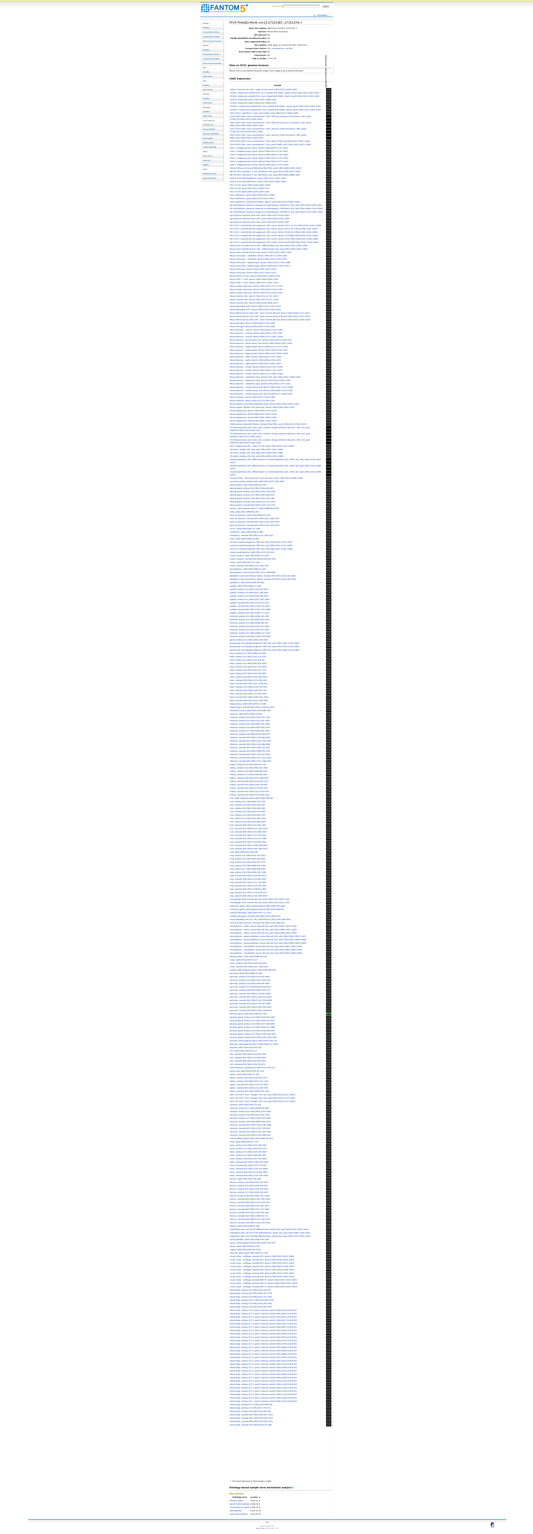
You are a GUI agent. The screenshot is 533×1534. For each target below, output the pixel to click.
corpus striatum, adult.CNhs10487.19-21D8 (249, 556)
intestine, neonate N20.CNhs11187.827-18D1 (250, 754)
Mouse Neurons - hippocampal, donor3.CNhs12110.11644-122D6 (259, 353)
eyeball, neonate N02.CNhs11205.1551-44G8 (250, 609)
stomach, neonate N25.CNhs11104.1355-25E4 (250, 1132)
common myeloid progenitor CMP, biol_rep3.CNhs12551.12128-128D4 (261, 549)
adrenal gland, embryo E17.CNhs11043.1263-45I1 (252, 495)
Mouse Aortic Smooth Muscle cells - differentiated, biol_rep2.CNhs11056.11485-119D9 (268, 249)
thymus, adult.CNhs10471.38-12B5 (245, 1179)
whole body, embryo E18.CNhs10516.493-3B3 (250, 1411)
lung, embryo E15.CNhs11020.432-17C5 (248, 862)
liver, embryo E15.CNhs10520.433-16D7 (248, 812)
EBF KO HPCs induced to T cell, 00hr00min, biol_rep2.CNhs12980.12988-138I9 (265, 175)
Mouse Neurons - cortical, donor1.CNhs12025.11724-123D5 (256, 330)
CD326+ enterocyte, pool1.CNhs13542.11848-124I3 (253, 100)
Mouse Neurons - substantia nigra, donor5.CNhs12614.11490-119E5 (260, 380)
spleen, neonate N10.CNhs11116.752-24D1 (249, 1084)
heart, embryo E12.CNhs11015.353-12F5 (248, 657)
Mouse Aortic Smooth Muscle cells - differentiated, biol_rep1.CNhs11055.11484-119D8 (268, 245)
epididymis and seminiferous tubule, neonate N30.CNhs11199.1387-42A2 (263, 579)
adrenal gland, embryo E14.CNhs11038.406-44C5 (252, 488)
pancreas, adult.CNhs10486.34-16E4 (246, 973)
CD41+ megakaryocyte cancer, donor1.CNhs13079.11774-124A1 (259, 148)
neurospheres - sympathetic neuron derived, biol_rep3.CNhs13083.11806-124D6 (266, 953)
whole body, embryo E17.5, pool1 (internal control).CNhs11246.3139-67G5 (263, 1398)
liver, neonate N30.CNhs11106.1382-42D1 (249, 849)
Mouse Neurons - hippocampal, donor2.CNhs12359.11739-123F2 (258, 350)
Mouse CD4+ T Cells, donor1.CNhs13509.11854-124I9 (254, 279)
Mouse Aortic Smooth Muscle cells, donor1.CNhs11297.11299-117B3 (260, 252)
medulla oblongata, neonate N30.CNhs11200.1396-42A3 (255, 916)
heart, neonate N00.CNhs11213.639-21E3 (248, 680)
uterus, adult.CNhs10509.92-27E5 (245, 1246)
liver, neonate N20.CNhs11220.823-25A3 (248, 842)
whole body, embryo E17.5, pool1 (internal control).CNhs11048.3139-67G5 (263, 1367)
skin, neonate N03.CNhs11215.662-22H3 (248, 1058)
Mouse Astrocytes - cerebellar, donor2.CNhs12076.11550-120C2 (258, 259)
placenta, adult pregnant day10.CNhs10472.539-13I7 (253, 1041)
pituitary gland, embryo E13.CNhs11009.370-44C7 (252, 1020)
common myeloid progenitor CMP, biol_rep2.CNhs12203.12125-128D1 (261, 545)
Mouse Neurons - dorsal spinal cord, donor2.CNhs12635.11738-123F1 (261, 340)
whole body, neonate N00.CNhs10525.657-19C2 (251, 1415)
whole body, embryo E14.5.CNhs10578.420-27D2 (252, 1300)
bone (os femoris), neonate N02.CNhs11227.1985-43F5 (254, 518)
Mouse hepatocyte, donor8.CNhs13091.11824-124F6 (253, 421)
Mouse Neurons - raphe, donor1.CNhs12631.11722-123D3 (255, 357)
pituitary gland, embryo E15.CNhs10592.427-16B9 (252, 1027)
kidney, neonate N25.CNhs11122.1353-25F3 (249, 791)
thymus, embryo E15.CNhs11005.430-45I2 (249, 1186)
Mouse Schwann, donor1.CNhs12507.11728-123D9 (252, 397)
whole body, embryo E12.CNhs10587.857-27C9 (251, 1293)
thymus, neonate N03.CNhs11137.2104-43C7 (250, 1202)
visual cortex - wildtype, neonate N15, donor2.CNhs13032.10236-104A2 (262, 1260)
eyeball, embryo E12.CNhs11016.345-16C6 (249, 589)
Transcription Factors (211, 32)
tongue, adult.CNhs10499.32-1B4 (244, 1226)
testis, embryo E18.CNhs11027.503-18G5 (248, 1159)
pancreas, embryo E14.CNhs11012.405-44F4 (250, 977)
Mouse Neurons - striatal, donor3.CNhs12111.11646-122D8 (256, 374)
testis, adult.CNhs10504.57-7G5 (244, 1142)
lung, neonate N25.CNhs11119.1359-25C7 (248, 892)
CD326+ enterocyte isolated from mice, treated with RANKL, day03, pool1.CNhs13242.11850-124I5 (274, 93)
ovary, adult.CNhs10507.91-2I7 (244, 960)
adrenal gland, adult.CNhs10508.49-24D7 (248, 485)
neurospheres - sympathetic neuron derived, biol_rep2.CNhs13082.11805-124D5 (266, 950)
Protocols (206, 160)
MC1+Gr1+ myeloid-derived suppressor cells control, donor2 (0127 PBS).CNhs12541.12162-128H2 (274, 239)
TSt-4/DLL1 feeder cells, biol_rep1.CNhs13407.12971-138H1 (256, 449)
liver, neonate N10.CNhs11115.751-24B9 (248, 838)
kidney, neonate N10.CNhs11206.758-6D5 (248, 785)
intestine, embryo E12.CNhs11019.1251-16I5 (250, 717)
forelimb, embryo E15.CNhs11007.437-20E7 (249, 630)
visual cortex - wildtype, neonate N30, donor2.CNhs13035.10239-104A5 (262, 1273)
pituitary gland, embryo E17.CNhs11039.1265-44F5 (253, 1034)
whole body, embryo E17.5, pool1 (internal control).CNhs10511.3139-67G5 (263, 1317)
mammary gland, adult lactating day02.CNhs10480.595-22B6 (257, 906)
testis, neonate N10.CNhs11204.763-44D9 (248, 1169)
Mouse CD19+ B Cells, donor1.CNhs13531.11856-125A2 (255, 276)
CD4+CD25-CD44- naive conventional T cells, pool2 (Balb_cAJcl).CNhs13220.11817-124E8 (270, 144)
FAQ (267, 1522)
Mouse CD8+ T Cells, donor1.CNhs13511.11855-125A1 (254, 283)
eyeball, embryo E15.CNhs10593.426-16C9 (249, 596)
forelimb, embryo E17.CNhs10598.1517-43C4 (250, 633)
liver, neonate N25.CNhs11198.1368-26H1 (249, 845)
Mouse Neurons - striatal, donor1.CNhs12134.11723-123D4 (256, 367)
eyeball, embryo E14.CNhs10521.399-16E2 (249, 593)
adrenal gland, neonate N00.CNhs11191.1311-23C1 (253, 502)
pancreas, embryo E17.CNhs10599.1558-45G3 (250, 987)
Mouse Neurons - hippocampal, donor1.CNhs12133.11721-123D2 (259, 347)
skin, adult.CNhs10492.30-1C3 (243, 1051)
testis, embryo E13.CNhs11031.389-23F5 (248, 1145)
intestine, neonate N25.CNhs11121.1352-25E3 (250, 758)
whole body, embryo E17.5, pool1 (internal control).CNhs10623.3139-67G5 (263, 1330)
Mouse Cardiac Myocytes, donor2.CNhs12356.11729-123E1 (256, 289)
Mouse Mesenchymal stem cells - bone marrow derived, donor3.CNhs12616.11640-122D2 (270, 320)
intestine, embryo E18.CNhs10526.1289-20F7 (250, 734)
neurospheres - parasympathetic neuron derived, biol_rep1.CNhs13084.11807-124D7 (268, 936)
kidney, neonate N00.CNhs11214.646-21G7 (249, 781)
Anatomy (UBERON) (210, 134)
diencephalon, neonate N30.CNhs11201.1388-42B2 (253, 572)
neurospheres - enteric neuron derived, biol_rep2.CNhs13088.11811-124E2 (263, 930)
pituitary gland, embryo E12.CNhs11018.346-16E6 (252, 1017)
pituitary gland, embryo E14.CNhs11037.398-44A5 (252, 1024)
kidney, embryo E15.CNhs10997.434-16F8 (248, 768)
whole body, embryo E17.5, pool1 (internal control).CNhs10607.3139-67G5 (263, 1327)
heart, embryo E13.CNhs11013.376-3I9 (247, 660)
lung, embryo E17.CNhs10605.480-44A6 (248, 869)
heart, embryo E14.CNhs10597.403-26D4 (248, 663)
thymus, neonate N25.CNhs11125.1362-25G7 (250, 1219)
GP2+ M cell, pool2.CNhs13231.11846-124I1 (249, 188)
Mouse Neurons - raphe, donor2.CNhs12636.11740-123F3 (255, 360)
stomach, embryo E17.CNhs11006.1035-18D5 (250, 1118)
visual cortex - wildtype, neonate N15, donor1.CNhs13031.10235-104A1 (262, 1256)
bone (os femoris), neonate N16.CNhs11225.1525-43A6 (254, 522)
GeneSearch (277, 6)
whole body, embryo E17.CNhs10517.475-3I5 (250, 1408)
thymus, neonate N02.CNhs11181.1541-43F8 (250, 1199)
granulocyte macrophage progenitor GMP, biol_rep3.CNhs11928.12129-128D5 (265, 650)
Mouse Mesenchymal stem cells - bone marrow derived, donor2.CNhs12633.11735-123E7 (270, 316)
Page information (209, 178)
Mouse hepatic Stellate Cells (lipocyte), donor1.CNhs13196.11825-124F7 (262, 407)
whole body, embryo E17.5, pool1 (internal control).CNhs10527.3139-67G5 (263, 1320)
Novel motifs (208, 138)
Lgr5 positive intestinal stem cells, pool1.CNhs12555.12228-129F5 (259, 215)
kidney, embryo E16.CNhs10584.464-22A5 (249, 771)
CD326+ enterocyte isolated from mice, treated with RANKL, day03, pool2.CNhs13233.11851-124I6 (274, 96)
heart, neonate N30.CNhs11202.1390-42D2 (249, 700)
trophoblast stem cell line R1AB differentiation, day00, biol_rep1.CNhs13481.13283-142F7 (270, 1233)
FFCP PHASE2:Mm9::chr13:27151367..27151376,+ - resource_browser (223, 6)
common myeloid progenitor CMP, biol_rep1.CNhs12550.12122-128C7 (261, 542)
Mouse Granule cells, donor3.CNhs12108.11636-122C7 (254, 303)
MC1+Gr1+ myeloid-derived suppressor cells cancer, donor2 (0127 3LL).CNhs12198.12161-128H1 (274, 229)
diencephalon (236, 1511)
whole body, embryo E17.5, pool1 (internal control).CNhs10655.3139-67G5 (263, 1337)
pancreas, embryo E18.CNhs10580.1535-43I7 (250, 990)
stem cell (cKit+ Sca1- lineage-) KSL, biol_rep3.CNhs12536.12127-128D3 (262, 1101)
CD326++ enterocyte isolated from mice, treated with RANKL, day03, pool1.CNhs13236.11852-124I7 (275, 106)
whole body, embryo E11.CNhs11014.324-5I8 (250, 1290)
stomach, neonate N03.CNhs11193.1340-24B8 (250, 1125)
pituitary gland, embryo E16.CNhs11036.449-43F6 (252, 1031)
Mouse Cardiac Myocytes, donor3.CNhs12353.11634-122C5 (256, 293)
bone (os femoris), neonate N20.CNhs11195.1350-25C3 (254, 525)
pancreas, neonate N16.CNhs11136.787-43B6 (250, 1004)
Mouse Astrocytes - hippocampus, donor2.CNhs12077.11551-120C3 (260, 266)
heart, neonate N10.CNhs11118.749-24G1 (248, 687)
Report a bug (260, 1528)
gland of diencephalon (240, 1504)
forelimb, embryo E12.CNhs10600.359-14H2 (249, 620)
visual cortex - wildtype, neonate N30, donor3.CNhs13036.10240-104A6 (262, 1276)
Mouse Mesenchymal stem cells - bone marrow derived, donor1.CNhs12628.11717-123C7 (270, 313)
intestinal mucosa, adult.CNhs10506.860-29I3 (250, 710)
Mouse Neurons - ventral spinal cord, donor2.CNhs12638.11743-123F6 (261, 390)
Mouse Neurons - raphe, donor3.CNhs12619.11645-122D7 (255, 364)
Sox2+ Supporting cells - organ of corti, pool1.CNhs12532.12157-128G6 (262, 446)
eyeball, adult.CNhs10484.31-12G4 (245, 586)
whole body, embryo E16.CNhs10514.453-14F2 (251, 1307)
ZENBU (270, 58)
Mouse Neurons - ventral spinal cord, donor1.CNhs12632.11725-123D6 (261, 387)
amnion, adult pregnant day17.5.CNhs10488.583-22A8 (254, 508)
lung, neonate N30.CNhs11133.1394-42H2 (248, 896)
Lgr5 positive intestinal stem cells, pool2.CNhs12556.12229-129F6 (259, 219)
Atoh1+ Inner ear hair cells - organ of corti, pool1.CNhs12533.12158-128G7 (263, 89)
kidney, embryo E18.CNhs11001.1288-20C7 (249, 778)
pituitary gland (236, 1501)
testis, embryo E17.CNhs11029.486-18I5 (248, 1155)
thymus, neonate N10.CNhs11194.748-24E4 (249, 1212)
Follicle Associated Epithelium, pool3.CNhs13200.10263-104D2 (258, 181)
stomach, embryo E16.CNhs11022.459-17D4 (250, 1115)
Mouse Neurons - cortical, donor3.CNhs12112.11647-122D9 (256, 337)
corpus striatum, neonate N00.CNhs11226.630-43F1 (253, 559)
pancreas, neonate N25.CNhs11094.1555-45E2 (250, 1007)
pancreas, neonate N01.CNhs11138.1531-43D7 (251, 997)
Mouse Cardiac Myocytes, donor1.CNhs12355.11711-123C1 (256, 286)
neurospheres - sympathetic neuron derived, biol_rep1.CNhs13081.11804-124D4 (266, 946)
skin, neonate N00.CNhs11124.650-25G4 (248, 1054)
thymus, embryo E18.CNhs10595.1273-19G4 (250, 1196)
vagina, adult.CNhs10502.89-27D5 (245, 1250)
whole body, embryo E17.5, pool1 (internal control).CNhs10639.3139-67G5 (263, 1334)
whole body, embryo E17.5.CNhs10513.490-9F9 (251, 1404)
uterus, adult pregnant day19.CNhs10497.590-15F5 (253, 1243)
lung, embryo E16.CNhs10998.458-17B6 (248, 866)
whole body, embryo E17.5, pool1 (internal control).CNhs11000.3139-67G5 (263, 1357)
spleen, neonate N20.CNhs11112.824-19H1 (249, 1088)
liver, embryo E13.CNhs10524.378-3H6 (247, 805)
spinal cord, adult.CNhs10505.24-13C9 (247, 1071)
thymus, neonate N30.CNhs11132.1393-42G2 (250, 1223)
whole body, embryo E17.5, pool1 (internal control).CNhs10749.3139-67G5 (263, 1344)
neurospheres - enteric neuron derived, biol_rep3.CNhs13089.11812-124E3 (263, 933)
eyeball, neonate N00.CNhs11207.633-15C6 (249, 603)
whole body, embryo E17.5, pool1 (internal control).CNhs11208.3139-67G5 (263, 1391)
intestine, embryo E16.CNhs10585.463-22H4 (250, 727)
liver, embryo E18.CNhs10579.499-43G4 (248, 822)
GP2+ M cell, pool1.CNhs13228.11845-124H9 (250, 185)
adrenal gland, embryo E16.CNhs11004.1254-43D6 (252, 492)
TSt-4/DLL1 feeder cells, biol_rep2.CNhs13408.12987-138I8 (256, 453)
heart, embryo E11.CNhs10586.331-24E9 (248, 653)
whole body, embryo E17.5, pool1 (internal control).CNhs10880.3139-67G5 (263, 1354)
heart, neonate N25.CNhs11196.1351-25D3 (249, 697)
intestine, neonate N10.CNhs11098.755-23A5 (250, 751)
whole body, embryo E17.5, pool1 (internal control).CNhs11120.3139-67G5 (263, 1381)
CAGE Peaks (207, 76)
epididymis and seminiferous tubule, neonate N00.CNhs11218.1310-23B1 (263, 576)
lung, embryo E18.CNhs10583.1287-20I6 (248, 872)
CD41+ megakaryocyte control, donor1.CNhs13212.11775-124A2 (259, 158)
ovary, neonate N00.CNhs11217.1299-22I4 (249, 967)
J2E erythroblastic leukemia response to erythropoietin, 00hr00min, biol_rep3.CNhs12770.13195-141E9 (276, 212)
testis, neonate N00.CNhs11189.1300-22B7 (249, 1162)
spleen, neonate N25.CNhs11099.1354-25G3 (250, 1091)
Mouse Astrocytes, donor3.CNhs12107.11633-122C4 (253, 273)
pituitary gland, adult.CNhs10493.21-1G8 (248, 1014)
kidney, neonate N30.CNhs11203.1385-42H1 (250, 795)
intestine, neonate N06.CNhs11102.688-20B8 (250, 744)
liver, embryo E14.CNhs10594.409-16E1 (248, 808)
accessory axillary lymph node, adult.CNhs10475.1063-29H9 (257, 481)
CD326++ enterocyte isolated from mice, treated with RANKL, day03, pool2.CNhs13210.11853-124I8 (275, 110)
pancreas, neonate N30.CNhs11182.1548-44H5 (251, 1010)
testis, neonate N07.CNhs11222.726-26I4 (248, 1165)
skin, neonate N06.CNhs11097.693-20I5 (247, 1061)
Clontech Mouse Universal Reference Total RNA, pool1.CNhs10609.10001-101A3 (265, 168)
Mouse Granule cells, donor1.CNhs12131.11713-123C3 (254, 296)
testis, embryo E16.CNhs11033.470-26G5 (248, 1152)
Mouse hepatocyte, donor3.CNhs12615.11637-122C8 (253, 414)
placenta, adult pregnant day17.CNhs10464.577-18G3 (254, 1044)
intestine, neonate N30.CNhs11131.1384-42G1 (250, 761)
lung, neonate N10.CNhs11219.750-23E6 (248, 886)
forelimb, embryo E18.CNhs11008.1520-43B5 (250, 636)
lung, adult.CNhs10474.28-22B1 (244, 852)
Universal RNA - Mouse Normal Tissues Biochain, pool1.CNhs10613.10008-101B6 (266, 478)
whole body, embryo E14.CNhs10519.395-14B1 (251, 1303)
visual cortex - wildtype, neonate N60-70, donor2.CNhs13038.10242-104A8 (263, 1283)
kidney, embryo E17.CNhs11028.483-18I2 (248, 774)
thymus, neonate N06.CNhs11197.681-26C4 (249, 1206)
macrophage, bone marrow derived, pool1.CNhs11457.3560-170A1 (260, 899)
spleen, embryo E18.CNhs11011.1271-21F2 (249, 1081)
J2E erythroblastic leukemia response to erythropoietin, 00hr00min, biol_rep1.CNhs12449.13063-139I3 (276, 205)
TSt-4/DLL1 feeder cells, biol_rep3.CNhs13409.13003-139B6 (256, 456)
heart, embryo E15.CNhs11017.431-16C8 (248, 667)
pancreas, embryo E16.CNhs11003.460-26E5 (250, 983)
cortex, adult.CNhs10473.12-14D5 (245, 562)
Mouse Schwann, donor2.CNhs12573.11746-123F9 (252, 401)
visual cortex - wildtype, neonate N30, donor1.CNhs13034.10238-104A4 (262, 1270)
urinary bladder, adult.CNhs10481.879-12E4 (249, 1239)
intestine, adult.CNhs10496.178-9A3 (246, 714)
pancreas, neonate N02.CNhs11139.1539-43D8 (251, 1000)
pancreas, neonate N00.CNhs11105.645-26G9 (250, 994)
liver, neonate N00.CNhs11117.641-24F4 (248, 825)
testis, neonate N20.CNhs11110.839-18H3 (248, 1172)
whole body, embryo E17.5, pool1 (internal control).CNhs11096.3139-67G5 (263, 1378)
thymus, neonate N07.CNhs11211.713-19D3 (249, 1209)
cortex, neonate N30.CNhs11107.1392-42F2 (249, 566)
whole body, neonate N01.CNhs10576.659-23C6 (251, 1418)
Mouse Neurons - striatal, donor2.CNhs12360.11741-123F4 (256, 370)
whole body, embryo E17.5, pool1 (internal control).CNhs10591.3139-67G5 (263, 1324)
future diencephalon (239, 1514)
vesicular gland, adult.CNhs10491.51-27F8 (249, 1253)
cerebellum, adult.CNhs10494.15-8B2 (246, 532)
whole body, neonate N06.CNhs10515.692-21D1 (251, 1421)
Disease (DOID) (209, 129)
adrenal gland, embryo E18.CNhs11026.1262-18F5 (252, 498)
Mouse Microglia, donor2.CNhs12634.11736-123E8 (252, 326)
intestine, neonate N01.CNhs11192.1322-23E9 (250, 741)
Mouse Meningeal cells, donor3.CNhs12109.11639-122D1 (255, 309)
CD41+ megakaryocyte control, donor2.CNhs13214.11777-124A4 (259, 161)
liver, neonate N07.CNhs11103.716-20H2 (248, 835)
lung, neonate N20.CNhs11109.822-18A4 (248, 889)
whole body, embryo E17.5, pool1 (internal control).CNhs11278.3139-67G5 (263, 1401)
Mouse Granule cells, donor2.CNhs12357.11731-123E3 (254, 299)
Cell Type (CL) (208, 125)
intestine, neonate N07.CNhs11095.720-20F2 (250, 748)
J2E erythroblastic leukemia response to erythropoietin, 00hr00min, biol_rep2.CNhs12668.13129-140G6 (276, 208)
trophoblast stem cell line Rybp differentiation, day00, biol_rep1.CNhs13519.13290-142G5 (270, 1236)
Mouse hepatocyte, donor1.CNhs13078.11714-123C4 (253, 411)
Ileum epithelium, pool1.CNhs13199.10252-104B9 (252, 195)
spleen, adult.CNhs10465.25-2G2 (244, 1074)
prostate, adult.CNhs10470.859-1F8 (246, 1047)
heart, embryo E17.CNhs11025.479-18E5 (248, 673)
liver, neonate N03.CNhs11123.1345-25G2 (249, 828)
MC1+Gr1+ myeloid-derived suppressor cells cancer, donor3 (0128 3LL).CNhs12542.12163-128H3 (274, 232)
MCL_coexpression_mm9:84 (279, 48)
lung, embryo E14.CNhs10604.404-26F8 (247, 859)
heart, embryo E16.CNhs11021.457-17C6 (248, 670)
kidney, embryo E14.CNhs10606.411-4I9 (248, 764)
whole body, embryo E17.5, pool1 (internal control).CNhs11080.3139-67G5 (263, 1374)
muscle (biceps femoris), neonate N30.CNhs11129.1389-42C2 (257, 923)
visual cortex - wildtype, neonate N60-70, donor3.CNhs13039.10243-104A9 (263, 1287)
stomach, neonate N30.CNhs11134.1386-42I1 (250, 1135)
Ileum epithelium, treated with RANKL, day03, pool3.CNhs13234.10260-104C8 (265, 202)
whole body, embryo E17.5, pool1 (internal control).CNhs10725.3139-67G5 (263, 1340)
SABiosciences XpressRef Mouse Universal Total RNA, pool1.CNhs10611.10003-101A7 (268, 424)
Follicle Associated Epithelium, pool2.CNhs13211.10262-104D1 (258, 178)
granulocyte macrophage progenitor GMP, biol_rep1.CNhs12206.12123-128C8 (264, 643)
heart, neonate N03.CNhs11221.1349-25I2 (248, 684)
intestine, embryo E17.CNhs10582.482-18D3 (250, 731)
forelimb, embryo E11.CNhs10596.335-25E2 (249, 616)
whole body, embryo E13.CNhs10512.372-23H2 (251, 1297)
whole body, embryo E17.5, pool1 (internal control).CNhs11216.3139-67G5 (263, 1394)
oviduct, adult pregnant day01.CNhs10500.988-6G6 (253, 970)
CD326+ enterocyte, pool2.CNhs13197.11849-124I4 (253, 103)
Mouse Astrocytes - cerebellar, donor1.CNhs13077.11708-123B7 (258, 256)
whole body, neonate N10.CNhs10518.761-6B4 (251, 1425)
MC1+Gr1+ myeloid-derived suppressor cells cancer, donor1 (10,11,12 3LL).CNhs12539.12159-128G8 (275, 225)
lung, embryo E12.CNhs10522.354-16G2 (248, 855)
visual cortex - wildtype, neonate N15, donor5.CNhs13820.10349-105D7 (262, 1266)
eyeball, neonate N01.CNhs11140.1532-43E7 (250, 606)
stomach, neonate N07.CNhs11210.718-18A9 (250, 1128)
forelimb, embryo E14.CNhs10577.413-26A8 (249, 626)
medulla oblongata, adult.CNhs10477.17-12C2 (250, 913)
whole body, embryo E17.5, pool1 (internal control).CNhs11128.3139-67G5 (263, 1384)
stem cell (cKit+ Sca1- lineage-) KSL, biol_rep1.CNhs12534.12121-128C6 (262, 1095)
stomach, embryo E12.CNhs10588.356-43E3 (249, 1108)
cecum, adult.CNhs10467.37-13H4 (245, 529)
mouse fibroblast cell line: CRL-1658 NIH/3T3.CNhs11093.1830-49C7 (260, 919)
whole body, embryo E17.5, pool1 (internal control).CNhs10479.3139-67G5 (263, 1310)
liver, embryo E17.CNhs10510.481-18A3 (248, 818)
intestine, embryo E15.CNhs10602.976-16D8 (250, 724)
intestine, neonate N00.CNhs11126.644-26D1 (250, 737)
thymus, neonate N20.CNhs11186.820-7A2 (249, 1216)
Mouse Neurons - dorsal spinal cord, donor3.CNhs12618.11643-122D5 (261, 343)
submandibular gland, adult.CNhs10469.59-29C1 (251, 1138)
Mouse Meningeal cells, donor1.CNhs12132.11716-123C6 (255, 306)
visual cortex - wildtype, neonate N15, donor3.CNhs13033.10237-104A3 (262, 1263)
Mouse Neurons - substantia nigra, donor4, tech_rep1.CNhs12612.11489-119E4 (265, 377)
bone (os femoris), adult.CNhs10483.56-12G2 (250, 515)
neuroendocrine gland (239, 1507)
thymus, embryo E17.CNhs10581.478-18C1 (249, 1192)
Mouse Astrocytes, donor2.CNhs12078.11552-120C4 (253, 269)
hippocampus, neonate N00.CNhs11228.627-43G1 (252, 707)
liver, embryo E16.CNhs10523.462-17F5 (247, 815)
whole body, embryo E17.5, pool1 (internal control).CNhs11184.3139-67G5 (263, 1388)
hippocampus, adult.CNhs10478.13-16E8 (248, 704)
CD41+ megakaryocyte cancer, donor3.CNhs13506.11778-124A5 (259, 155)
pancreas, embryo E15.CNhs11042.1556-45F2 (250, 980)
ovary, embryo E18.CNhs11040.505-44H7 (248, 963)
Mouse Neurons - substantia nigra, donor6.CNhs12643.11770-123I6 (260, 384)
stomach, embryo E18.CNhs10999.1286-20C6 (250, 1122)
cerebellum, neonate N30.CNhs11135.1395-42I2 (251, 535)
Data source (207, 156)
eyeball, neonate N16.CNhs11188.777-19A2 (249, 613)
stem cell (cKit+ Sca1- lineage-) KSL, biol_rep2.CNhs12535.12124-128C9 (262, 1098)
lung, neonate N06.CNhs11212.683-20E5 (248, 879)
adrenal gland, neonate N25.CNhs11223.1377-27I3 (252, 505)
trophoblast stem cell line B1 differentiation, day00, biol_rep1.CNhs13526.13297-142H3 (269, 1229)
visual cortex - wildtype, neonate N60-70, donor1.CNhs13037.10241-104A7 (263, 1280)
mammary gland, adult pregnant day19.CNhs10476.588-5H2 (257, 909)
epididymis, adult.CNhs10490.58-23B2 (247, 582)
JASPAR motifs (208, 142)
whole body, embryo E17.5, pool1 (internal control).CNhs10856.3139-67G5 (263, 1351)
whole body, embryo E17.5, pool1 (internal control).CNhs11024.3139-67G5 (263, 1361)
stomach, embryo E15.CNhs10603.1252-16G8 (250, 1111)
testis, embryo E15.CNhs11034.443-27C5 (248, 1148)
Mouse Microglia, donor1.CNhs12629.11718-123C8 (252, 323)
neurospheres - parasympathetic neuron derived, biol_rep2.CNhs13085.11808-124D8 (268, 940)
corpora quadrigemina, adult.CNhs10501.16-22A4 (252, 552)
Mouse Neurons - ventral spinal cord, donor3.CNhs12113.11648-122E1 (261, 394)
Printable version (209, 173)
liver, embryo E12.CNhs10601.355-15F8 (247, 802)
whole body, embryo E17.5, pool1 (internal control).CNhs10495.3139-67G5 (263, 1314)
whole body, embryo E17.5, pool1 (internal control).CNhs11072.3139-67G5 (263, 1371)
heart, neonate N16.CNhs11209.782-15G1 (248, 690)
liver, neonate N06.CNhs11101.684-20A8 (248, 832)
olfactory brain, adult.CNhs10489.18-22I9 (248, 956)
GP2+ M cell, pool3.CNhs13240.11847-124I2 (249, 192)
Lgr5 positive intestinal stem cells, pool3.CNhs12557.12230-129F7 (259, 222)
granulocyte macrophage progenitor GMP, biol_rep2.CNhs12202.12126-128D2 (265, 646)
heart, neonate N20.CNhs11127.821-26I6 (248, 694)
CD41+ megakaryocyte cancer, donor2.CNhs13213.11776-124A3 (259, 151)
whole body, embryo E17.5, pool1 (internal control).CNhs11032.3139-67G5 (263, 1364)
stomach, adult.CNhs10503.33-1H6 (245, 1105)
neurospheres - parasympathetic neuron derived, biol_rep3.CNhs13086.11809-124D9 (268, 943)
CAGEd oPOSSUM (209, 147)
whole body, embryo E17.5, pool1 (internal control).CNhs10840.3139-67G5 (263, 1347)
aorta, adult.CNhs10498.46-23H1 (244, 512)
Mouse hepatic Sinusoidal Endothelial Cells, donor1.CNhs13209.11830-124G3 (264, 404)
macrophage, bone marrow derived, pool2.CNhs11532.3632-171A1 (260, 902)
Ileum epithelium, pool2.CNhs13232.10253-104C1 (252, 198)
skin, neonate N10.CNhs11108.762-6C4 (247, 1064)
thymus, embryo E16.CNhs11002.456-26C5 (249, 1189)
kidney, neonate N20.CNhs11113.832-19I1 (249, 788)
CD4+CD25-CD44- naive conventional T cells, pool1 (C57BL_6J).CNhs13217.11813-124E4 (270, 141)
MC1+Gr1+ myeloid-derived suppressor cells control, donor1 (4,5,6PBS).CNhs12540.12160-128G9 (274, 235)
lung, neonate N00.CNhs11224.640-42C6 (248, 876)
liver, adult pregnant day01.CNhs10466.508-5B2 (251, 798)
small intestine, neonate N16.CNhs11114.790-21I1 (252, 1068)
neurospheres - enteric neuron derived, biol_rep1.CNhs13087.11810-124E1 (263, 926)
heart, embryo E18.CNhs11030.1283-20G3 (249, 677)
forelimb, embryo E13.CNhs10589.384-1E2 (249, 623)
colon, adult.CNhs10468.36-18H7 (244, 539)
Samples (206, 27)
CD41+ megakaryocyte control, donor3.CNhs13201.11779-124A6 (259, 165)
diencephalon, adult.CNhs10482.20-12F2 (248, 569)
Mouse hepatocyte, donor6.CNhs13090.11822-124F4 (253, 417)
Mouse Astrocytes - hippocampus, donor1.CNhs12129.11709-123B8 (260, 262)
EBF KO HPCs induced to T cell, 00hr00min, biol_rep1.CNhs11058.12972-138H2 (265, 171)
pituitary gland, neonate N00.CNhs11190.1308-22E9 (253, 1037)
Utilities (206, 165)
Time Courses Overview (212, 41)
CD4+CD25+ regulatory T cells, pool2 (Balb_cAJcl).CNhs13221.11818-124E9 (264, 113)
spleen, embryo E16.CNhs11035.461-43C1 (249, 1078)
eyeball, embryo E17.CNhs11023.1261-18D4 (250, 599)
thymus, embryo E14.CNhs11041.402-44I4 (249, 1182)
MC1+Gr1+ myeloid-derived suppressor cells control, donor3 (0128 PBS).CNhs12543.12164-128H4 (274, 242)
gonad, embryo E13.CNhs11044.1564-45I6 (249, 640)
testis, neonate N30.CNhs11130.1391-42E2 (249, 1175)
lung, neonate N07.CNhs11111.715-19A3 (248, 882)
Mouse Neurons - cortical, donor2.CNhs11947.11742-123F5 (256, 333)
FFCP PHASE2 (322, 15)
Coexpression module (211, 36)
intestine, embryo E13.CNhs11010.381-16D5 (250, 721)
